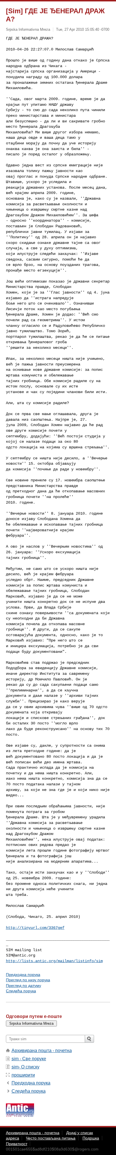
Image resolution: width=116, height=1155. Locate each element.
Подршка (90, 1138)
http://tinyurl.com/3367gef (35, 927)
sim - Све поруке (29, 1058)
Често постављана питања (50, 1138)
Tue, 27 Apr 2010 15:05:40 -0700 (82, 29)
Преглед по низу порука (28, 980)
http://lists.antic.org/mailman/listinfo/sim (54, 961)
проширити (23, 1075)
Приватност (16, 1143)
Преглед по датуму (23, 985)
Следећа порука (21, 991)
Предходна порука (23, 974)
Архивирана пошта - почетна (42, 1050)
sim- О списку (25, 1066)
